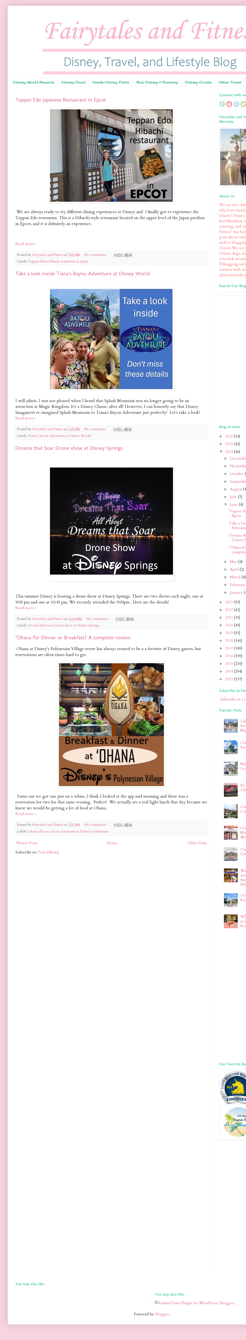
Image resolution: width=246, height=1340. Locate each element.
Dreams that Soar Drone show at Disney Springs (69, 448)
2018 (229, 640)
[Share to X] (123, 255)
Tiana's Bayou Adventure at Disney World (59, 435)
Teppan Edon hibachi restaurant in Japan (58, 261)
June (234, 504)
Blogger (162, 1314)
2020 (229, 625)
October (237, 473)
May (234, 561)
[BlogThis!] (119, 255)
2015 (229, 663)
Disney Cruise (198, 82)
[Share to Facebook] (127, 255)
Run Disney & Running (157, 82)
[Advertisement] (232, 359)
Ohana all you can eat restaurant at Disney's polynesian (68, 831)
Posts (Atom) (48, 852)
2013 (229, 679)
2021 (229, 617)
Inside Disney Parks (111, 82)
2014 (229, 671)
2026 (229, 436)
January (237, 592)
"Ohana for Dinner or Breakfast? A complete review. (73, 637)
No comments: (96, 254)
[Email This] (116, 255)
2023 (229, 602)
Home (112, 843)
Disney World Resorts (33, 82)
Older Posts (197, 843)
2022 (229, 609)
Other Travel (230, 82)
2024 (229, 451)
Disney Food (73, 82)
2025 (229, 444)
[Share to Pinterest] (130, 255)
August (236, 489)
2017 (229, 648)
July (234, 496)
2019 (229, 632)
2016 (229, 656)
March (235, 577)
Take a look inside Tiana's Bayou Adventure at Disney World (82, 273)
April (234, 569)
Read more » (25, 243)
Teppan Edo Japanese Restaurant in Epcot (60, 100)
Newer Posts (26, 843)
